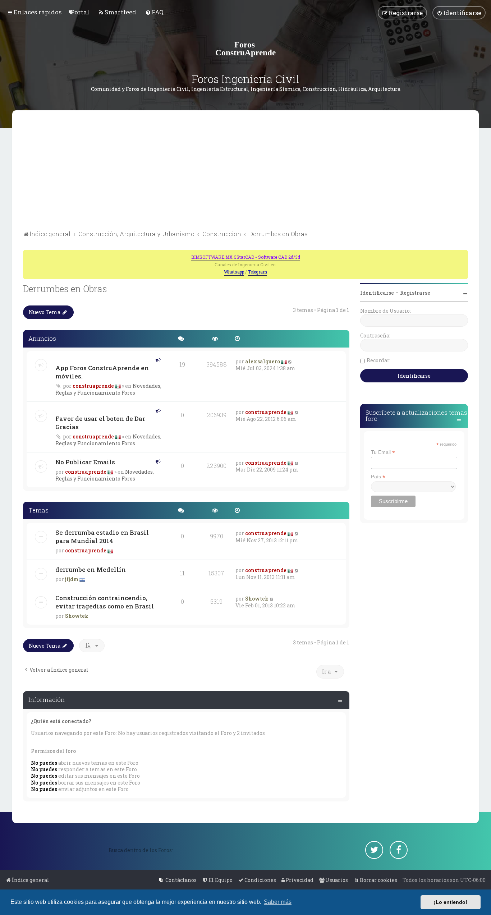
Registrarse (415, 292)
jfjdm (71, 579)
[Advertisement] (245, 175)
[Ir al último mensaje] (290, 361)
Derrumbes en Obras (65, 289)
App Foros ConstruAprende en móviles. (102, 372)
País (378, 476)
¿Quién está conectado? (61, 721)
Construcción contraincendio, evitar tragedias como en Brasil (104, 602)
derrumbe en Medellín (90, 569)
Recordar (378, 360)
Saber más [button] (278, 902)
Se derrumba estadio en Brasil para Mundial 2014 (102, 536)
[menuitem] (80, 12)
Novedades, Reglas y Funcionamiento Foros (108, 389)
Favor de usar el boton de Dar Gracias (100, 422)
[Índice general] (245, 48)
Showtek (76, 615)
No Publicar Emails (85, 462)
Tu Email (383, 452)
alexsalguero (262, 361)
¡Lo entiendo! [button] (450, 902)
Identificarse (377, 292)
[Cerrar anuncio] (463, 254)
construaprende (93, 385)
